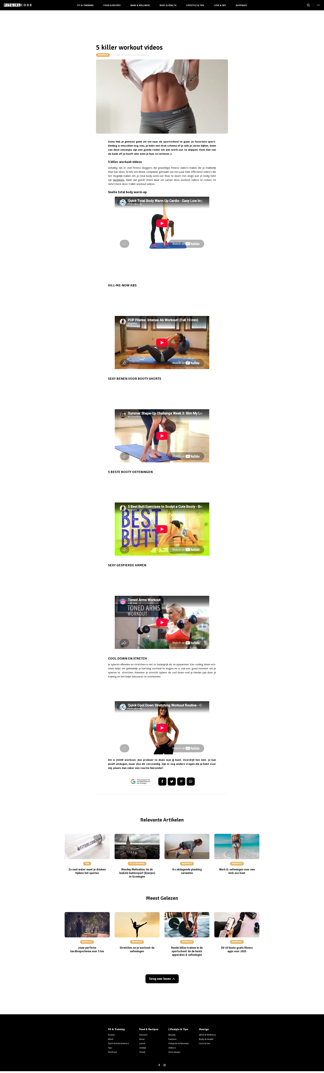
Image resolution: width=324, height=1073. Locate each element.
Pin (181, 781)
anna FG (144, 55)
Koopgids (241, 5)
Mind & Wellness (140, 5)
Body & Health (168, 5)
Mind (110, 1039)
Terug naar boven (160, 979)
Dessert (143, 1034)
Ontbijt (142, 1047)
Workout (103, 55)
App (191, 781)
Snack (142, 1051)
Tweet (172, 781)
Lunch (142, 1043)
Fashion (172, 1039)
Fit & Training (85, 5)
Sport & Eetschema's (118, 1043)
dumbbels (118, 180)
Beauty (172, 1034)
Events (111, 1034)
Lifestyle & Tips (195, 5)
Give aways (174, 1051)
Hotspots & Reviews (178, 1043)
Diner (142, 1039)
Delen (162, 781)
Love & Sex (220, 5)
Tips (110, 1047)
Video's (172, 1047)
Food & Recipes (111, 5)
